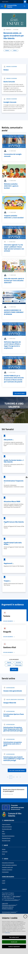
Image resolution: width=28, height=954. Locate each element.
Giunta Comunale (9, 81)
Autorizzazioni (5, 872)
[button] (24, 6)
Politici (3, 833)
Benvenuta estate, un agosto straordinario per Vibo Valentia (13, 36)
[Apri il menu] (2, 6)
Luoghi (3, 880)
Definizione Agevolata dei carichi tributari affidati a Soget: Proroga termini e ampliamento (12, 345)
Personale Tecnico (6, 838)
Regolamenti (8, 563)
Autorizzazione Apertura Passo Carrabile (13, 715)
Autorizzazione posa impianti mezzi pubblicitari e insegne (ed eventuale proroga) (13, 758)
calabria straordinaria (14, 415)
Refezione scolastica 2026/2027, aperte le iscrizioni (11, 186)
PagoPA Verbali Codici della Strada (13, 543)
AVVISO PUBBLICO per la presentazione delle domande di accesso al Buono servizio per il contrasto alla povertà (14, 379)
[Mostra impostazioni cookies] (26, 477)
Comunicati (4, 851)
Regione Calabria (5, 1)
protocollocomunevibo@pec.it (11, 900)
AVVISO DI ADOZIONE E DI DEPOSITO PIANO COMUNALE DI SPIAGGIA (13, 312)
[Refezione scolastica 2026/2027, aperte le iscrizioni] (14, 171)
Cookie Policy (7, 932)
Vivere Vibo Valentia (8, 876)
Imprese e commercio (7, 869)
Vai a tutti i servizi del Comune (17, 770)
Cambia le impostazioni (14, 946)
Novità (6, 845)
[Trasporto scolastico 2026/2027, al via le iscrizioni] (14, 202)
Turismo (7, 50)
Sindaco (6, 70)
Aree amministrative (7, 827)
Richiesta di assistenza (7, 908)
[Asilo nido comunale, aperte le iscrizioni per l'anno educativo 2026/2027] (14, 265)
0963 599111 (7, 896)
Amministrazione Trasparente (13, 481)
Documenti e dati (6, 840)
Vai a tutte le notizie (20, 393)
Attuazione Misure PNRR (12, 501)
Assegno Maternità (9, 702)
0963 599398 (16, 896)
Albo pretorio (8, 440)
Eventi (3, 883)
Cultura (14, 50)
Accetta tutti (14, 942)
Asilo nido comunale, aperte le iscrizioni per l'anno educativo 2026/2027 (14, 280)
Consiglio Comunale (9, 102)
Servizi (6, 858)
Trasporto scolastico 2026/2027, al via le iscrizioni (14, 217)
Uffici (3, 831)
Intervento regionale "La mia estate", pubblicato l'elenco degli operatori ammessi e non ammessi (14, 248)
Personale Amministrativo (8, 836)
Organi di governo (6, 824)
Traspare (7, 581)
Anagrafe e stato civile (7, 867)
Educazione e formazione (8, 863)
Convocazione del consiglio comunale (12, 155)
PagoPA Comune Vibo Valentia (14, 522)
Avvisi (3, 854)
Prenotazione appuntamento (9, 905)
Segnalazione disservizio (7, 907)
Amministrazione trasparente (9, 912)
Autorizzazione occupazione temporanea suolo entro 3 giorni (12, 743)
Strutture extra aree (6, 829)
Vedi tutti (14, 669)
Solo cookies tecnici (14, 937)
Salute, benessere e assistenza (9, 865)
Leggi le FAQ (5, 903)
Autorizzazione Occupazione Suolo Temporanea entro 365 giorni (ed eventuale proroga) (13, 729)
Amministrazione (9, 820)
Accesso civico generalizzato (12, 691)
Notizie (3, 849)
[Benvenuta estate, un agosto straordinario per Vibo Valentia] (14, 20)
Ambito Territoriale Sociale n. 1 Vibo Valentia (14, 461)
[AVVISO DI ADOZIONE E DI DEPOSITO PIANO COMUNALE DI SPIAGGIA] (14, 297)
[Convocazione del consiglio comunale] (14, 141)
